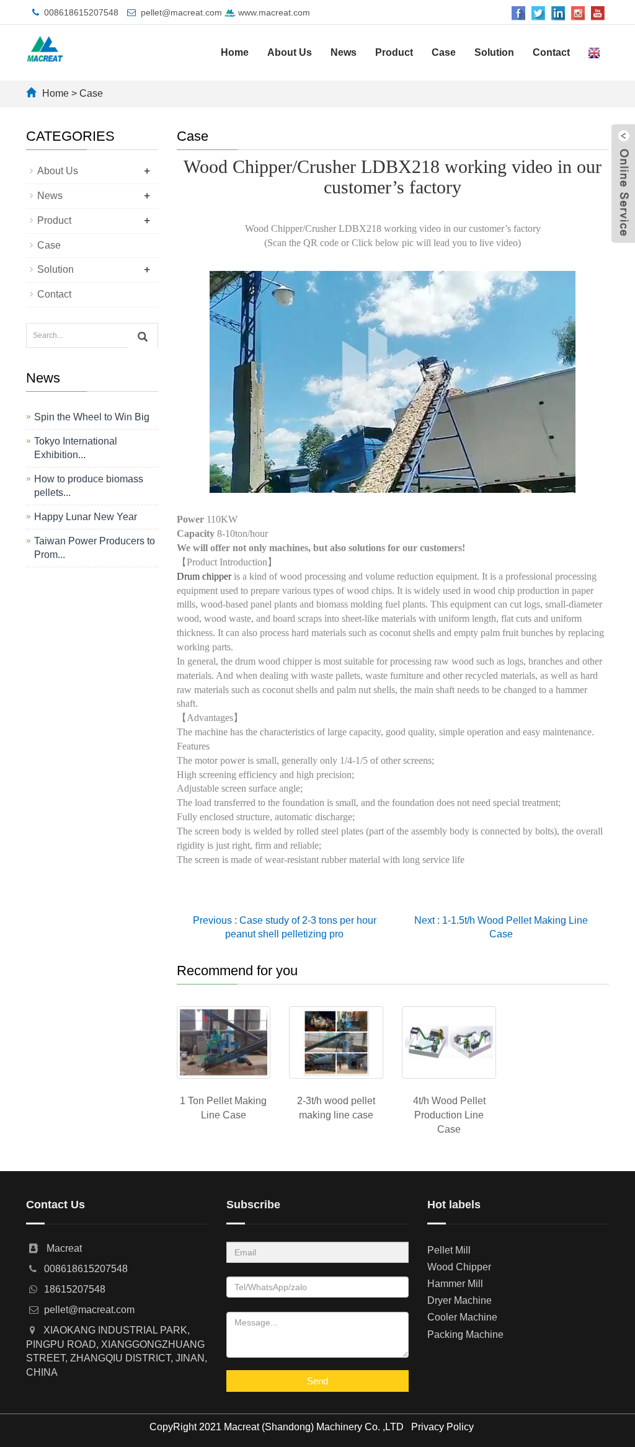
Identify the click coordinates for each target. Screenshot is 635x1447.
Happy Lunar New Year (85, 516)
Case (444, 52)
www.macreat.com (273, 12)
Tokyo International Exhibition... (75, 448)
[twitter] (538, 13)
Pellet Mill (449, 1250)
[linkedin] (558, 13)
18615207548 (74, 1289)
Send (317, 1381)
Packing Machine (465, 1334)
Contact (551, 52)
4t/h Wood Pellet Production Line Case (449, 1115)
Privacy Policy (442, 1427)
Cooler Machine (462, 1317)
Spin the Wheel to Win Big (91, 417)
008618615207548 (81, 12)
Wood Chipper (459, 1267)
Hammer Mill (455, 1283)
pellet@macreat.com (181, 12)
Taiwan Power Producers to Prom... (94, 548)
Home (235, 52)
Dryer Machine (459, 1300)
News (344, 52)
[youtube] (598, 13)
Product (394, 52)
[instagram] (578, 13)
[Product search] (143, 336)
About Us (289, 52)
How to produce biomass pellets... (88, 486)
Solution (494, 52)
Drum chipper (204, 576)
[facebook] (518, 13)
